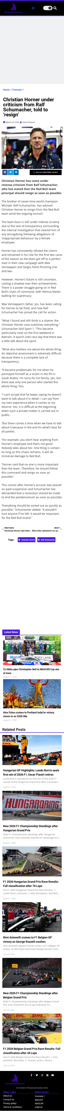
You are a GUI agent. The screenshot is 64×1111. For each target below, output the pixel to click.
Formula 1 (18, 89)
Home (6, 89)
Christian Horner (28, 540)
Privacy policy (9, 1103)
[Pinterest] (47, 1075)
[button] (33, 8)
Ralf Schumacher (48, 540)
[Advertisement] (32, 50)
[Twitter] (37, 1075)
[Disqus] (32, 584)
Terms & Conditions (12, 1107)
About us (7, 1096)
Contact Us (8, 1099)
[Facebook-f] (31, 1075)
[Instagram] (42, 1075)
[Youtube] (53, 1075)
